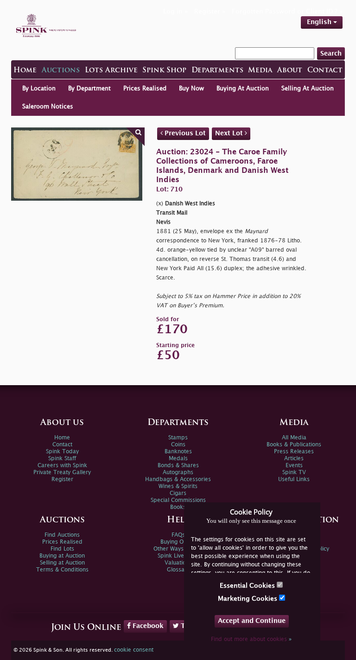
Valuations (178, 562)
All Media (294, 437)
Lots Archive (111, 70)
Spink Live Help (178, 555)
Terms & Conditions (62, 569)
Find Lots (62, 549)
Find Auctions (62, 535)
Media (260, 70)
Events (294, 465)
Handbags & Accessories (178, 479)
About (289, 70)
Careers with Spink (62, 465)
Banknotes (178, 451)
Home (25, 70)
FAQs (178, 535)
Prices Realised (144, 88)
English (320, 22)
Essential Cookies (248, 586)
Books (178, 507)
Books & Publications (294, 444)
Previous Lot (184, 133)
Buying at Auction (62, 555)
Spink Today (62, 451)
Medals (178, 458)
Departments (217, 70)
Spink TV (294, 472)
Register (62, 479)
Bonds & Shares (178, 465)
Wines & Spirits (178, 486)
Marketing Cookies (248, 599)
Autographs (178, 472)
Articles (294, 458)
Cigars (178, 493)
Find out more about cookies (251, 639)
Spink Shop (164, 70)
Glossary (178, 569)
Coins (178, 444)
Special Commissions (178, 500)
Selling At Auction (307, 88)
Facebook (147, 626)
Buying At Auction (242, 88)
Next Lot (230, 133)
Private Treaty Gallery (62, 472)
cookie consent (133, 650)
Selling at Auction (62, 562)
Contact (325, 70)
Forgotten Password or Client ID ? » (287, 11)
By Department (89, 88)
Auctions (61, 70)
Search (331, 54)
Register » (209, 11)
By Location (39, 88)
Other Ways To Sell (178, 549)
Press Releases (294, 451)
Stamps (178, 437)
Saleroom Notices (47, 106)
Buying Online (178, 542)
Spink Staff (62, 458)
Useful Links (294, 479)
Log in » (175, 11)
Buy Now (191, 88)
